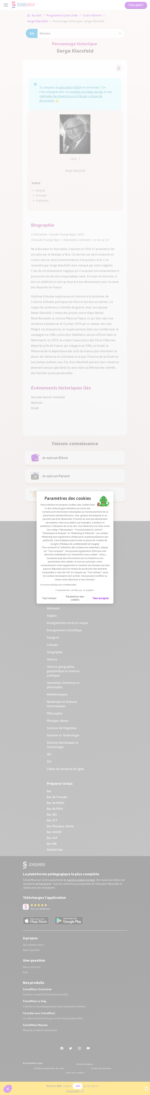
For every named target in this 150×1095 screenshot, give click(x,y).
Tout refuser (49, 598)
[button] (7, 1088)
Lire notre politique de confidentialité (58, 584)
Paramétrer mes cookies (75, 598)
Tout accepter (100, 598)
